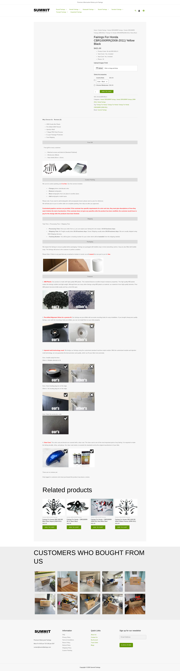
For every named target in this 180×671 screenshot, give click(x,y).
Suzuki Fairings (102, 9)
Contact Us (94, 637)
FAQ (63, 634)
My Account (94, 640)
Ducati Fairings (60, 9)
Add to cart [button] (50, 527)
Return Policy (66, 642)
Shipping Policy (66, 648)
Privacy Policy (66, 637)
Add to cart (107, 91)
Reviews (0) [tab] (57, 119)
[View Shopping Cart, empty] (143, 10)
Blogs (92, 645)
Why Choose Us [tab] (47, 119)
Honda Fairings (73, 9)
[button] (66, 9)
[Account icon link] (139, 11)
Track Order (94, 642)
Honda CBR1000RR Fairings (115, 30)
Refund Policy (66, 645)
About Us (93, 634)
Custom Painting (67, 650)
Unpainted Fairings (76, 12)
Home (95, 30)
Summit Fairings (102, 110)
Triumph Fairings (61, 12)
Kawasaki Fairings (88, 9)
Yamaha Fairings (116, 9)
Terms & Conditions (68, 640)
